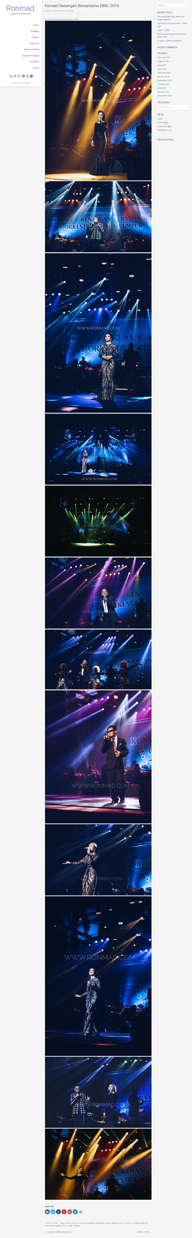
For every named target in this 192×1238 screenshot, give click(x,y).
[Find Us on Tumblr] (27, 76)
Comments (164, 126)
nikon (121, 1223)
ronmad (70, 11)
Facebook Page (166, 140)
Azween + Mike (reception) (58, 1231)
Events (55, 1223)
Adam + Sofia (144, 1231)
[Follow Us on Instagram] (23, 76)
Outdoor (35, 37)
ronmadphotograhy (139, 1223)
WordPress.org (164, 130)
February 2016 (164, 72)
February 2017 (164, 57)
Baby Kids (34, 43)
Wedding (35, 31)
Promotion (34, 61)
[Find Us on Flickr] (31, 76)
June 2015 (162, 88)
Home (36, 25)
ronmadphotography (53, 1225)
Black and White (31, 49)
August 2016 (163, 61)
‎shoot (65, 1225)
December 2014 (165, 95)
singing (77, 1225)
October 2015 (164, 84)
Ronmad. (21, 8)
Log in (160, 118)
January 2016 (163, 76)
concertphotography (86, 1223)
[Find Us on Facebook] (15, 76)
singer (70, 1225)
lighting (115, 1223)
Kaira (28, 83)
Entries (163, 122)
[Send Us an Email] (11, 76)
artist (68, 1223)
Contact (35, 67)
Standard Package (30, 55)
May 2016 (162, 69)
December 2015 (165, 80)
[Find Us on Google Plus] (19, 76)
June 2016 (162, 65)
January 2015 (163, 92)
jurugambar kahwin (103, 1223)
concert (74, 1223)
